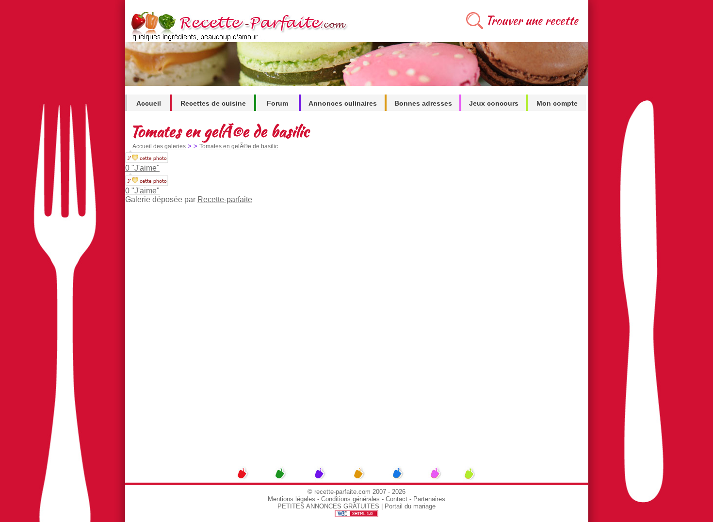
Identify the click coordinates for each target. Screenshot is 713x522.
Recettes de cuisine (213, 103)
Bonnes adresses (423, 103)
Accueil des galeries (159, 146)
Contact (396, 499)
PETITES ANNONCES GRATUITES (328, 506)
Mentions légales (291, 499)
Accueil (148, 103)
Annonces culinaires (342, 103)
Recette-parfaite (224, 199)
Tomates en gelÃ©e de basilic (238, 146)
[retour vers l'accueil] (237, 39)
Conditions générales (350, 499)
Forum (277, 103)
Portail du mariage (410, 506)
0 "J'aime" (142, 168)
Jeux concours (494, 103)
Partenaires (429, 499)
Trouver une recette (532, 20)
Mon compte (557, 103)
